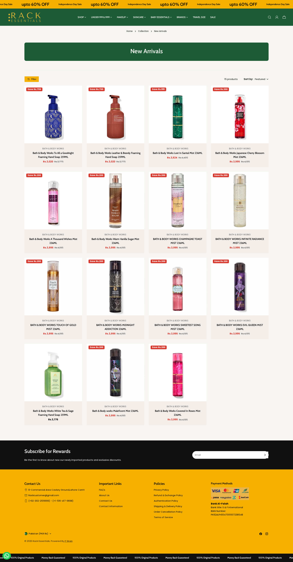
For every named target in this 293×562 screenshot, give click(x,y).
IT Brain (68, 541)
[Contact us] (6, 556)
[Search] (269, 17)
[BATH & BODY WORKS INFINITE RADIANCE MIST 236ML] (240, 200)
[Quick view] (77, 92)
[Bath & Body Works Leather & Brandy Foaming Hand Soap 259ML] (115, 114)
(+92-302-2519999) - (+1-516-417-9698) (50, 500)
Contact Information (111, 506)
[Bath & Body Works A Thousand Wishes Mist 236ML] (53, 200)
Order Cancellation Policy (168, 511)
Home (130, 31)
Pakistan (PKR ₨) (38, 533)
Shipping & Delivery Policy (168, 506)
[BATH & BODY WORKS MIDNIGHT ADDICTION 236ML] (115, 286)
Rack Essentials (41, 541)
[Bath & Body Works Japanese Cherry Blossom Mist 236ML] (240, 114)
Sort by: (248, 79)
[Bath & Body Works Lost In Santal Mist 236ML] (177, 114)
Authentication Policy (166, 500)
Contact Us (105, 500)
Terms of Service (163, 517)
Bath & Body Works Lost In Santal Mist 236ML (177, 152)
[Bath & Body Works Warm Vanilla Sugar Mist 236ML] (115, 200)
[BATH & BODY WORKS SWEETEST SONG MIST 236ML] (177, 286)
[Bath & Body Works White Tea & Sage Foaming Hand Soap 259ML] (53, 372)
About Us (104, 495)
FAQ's (102, 489)
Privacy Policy (161, 489)
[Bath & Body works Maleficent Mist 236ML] (115, 372)
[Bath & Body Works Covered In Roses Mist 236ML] (177, 372)
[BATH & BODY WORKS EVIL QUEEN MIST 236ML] (240, 286)
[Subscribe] (265, 455)
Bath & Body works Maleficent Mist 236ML (115, 410)
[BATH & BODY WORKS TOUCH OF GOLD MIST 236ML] (53, 286)
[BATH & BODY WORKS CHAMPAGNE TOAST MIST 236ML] (177, 200)
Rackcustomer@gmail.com (43, 495)
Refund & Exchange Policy (168, 495)
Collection (143, 31)
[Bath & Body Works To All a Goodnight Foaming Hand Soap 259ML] (53, 114)
